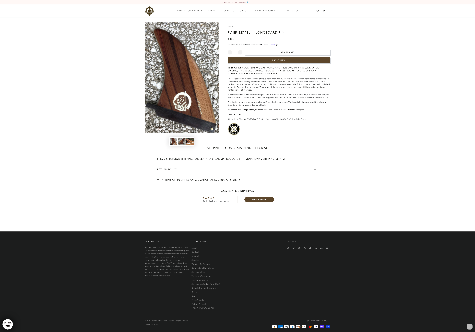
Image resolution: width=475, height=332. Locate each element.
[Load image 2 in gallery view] (182, 141)
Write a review (259, 199)
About (194, 248)
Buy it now (278, 60)
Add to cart (288, 52)
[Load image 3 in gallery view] (190, 141)
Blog (193, 296)
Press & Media (197, 300)
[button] (317, 11)
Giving (194, 292)
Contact (195, 252)
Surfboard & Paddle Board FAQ (205, 284)
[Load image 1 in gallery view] (173, 141)
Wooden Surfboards (200, 264)
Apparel (195, 256)
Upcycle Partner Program (203, 288)
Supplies (195, 260)
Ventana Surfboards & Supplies (162, 320)
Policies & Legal (198, 304)
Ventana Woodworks (201, 276)
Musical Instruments (200, 280)
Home (230, 26)
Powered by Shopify (152, 324)
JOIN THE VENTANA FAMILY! (205, 308)
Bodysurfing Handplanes (202, 268)
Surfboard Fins (198, 272)
